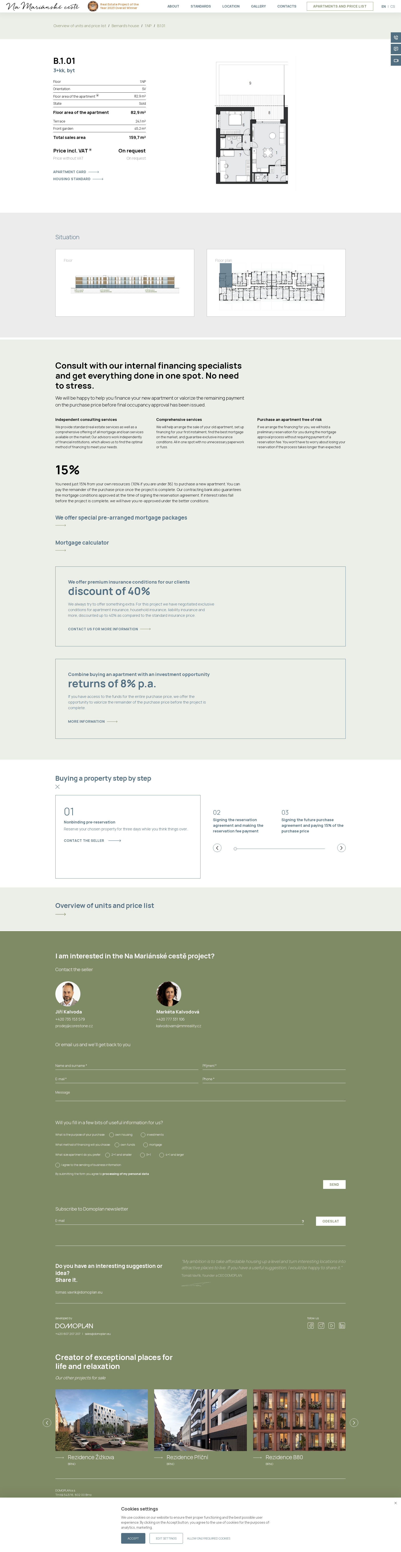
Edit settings (166, 1538)
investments (155, 1135)
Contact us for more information (103, 629)
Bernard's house (125, 25)
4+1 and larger (174, 1155)
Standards (201, 6)
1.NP (148, 25)
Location (231, 6)
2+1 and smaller (121, 1155)
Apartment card (69, 172)
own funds (128, 1145)
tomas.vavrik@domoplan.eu (78, 1292)
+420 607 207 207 (67, 1334)
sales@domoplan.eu (98, 1334)
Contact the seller (84, 840)
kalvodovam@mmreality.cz (178, 1025)
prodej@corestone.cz (74, 1025)
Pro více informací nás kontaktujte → (347, 1544)
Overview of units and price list (79, 25)
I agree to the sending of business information (91, 1165)
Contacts (286, 6)
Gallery (258, 6)
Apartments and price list (340, 6)
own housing (123, 1135)
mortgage (155, 1145)
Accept (133, 1538)
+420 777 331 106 (170, 1019)
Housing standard (72, 179)
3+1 (148, 1155)
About (173, 6)
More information (86, 721)
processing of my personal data (126, 1174)
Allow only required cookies (208, 1538)
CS (393, 6)
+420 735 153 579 (70, 1019)
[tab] (200, 520)
